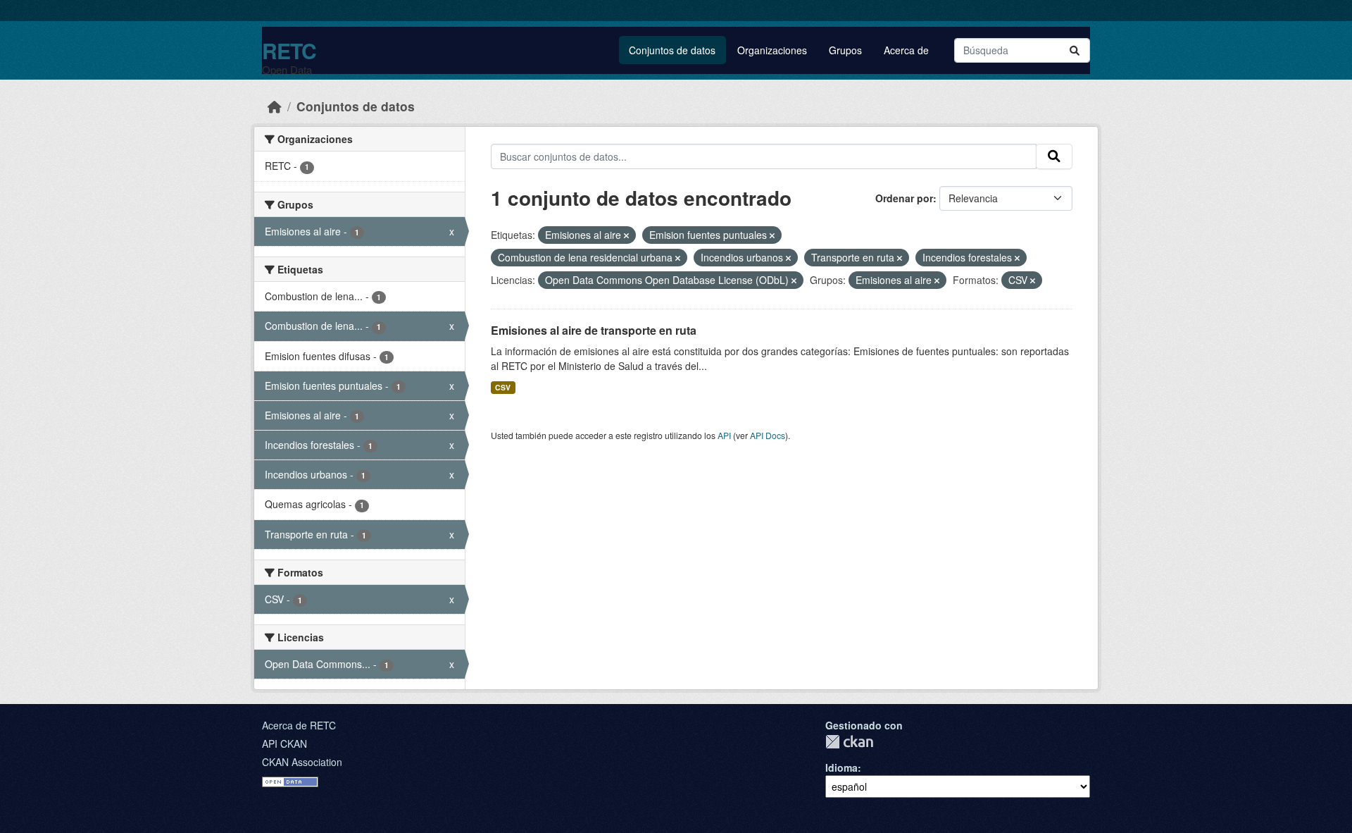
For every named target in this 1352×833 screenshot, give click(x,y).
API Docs (767, 435)
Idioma (841, 767)
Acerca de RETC (299, 725)
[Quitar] (626, 235)
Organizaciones (772, 50)
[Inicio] (275, 106)
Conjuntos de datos (672, 50)
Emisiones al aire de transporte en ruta (593, 330)
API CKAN (284, 743)
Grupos (845, 50)
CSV (503, 387)
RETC (289, 50)
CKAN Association (302, 762)
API (724, 435)
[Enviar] (1074, 50)
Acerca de (906, 50)
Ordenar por (904, 198)
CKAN (849, 741)
